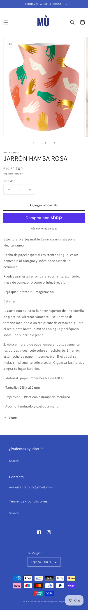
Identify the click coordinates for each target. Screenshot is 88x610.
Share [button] (13, 418)
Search (14, 461)
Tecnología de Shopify (54, 601)
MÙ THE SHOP (37, 601)
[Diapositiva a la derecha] (54, 143)
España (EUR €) (41, 562)
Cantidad (9, 181)
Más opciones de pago (44, 228)
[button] (6, 22)
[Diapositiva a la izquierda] (34, 143)
